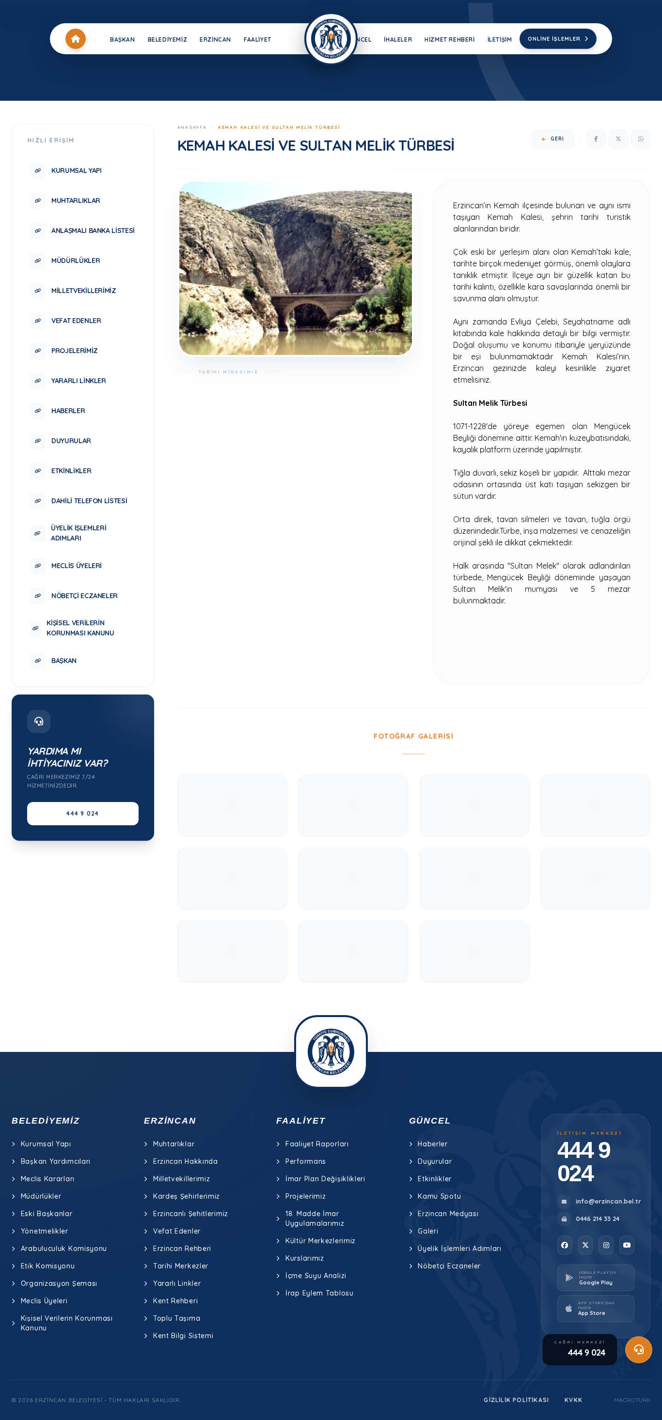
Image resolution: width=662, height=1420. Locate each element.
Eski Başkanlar (47, 1213)
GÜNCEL (359, 39)
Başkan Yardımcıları (56, 1161)
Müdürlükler (41, 1196)
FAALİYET (257, 39)
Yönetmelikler (44, 1231)
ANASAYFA (192, 127)
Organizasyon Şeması (59, 1283)
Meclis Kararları (48, 1178)
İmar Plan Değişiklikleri (325, 1178)
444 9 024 (82, 813)
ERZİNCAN (215, 39)
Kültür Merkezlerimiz (320, 1240)
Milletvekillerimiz (181, 1178)
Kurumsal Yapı (46, 1144)
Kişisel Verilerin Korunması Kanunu (67, 1323)
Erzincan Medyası (448, 1213)
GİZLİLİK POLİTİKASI (516, 1400)
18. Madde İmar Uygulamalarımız (315, 1218)
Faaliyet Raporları (317, 1144)
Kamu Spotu (439, 1196)
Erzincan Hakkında (185, 1161)
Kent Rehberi (175, 1301)
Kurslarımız (304, 1258)
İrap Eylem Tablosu (319, 1293)
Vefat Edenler (177, 1231)
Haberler (433, 1144)
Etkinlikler (435, 1178)
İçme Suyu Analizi (316, 1275)
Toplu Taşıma (176, 1318)
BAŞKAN (122, 39)
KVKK (574, 1400)
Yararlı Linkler (177, 1283)
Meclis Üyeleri (44, 1301)
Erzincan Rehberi (182, 1248)
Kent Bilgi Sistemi (183, 1335)
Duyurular (435, 1161)
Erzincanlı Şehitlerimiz (190, 1213)
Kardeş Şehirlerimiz (186, 1196)
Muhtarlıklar (173, 1144)
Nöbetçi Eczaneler (449, 1266)
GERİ (557, 139)
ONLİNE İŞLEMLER (554, 38)
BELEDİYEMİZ (168, 39)
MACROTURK (632, 1400)
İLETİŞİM (500, 39)
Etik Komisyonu (48, 1266)
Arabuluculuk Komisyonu (64, 1248)
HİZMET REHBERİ (449, 39)
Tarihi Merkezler (180, 1266)
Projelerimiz (305, 1196)
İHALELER (398, 39)
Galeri (428, 1231)
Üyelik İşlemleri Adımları (460, 1248)
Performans (305, 1161)
